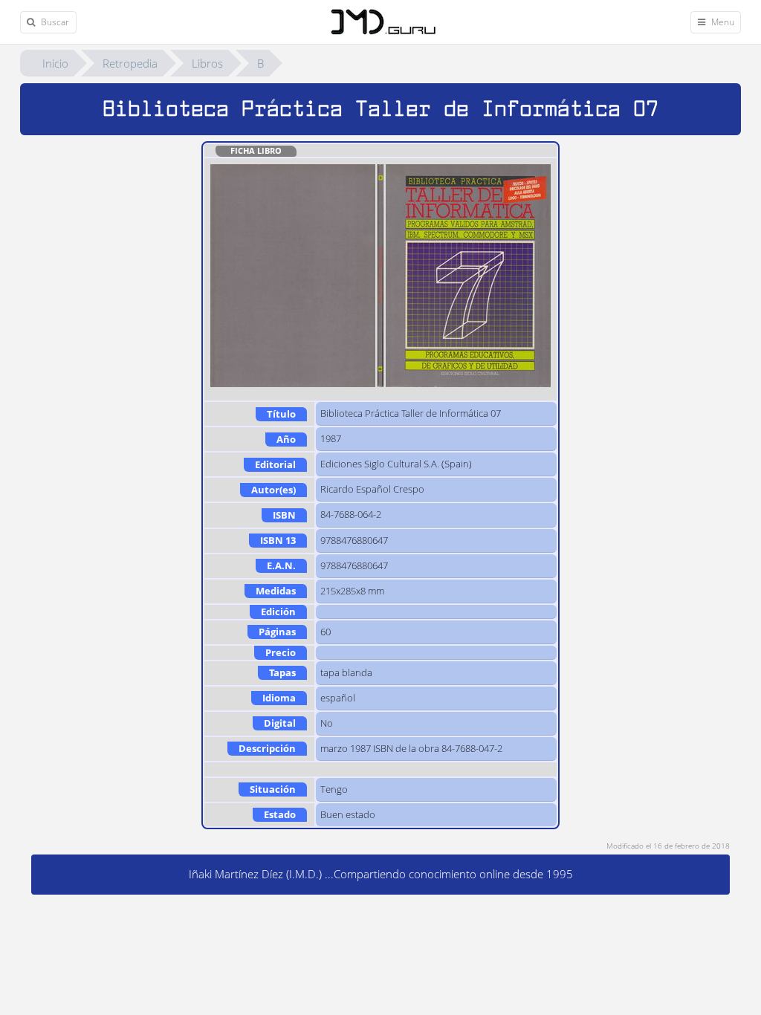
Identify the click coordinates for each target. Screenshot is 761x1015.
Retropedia (130, 63)
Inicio (55, 63)
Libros (207, 63)
